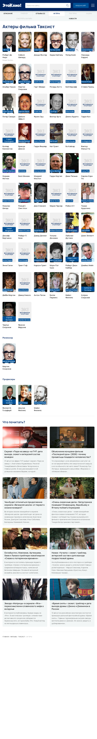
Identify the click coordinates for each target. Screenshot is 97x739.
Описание (8, 13)
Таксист (21, 637)
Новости (73, 18)
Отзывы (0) (40, 13)
